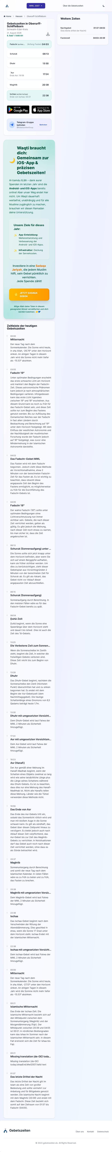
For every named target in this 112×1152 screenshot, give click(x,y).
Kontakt (90, 1131)
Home (8, 16)
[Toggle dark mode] (104, 5)
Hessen (19, 16)
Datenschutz (103, 1131)
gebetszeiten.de (50, 1143)
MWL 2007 (34, 6)
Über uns (80, 1131)
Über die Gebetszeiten (73, 6)
